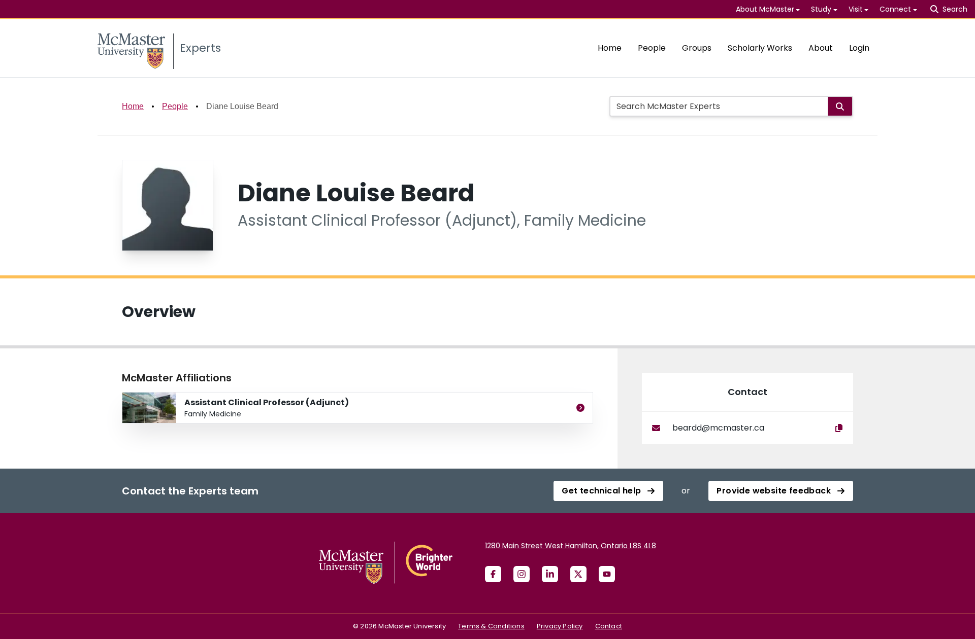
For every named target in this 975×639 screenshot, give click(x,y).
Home (610, 48)
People (652, 48)
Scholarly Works (760, 48)
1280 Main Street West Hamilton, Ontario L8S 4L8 (570, 546)
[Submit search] (840, 106)
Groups (696, 48)
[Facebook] (493, 574)
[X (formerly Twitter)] (578, 574)
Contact (608, 626)
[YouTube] (607, 574)
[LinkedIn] (550, 574)
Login (859, 48)
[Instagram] (521, 574)
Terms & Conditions (491, 626)
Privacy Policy (560, 626)
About (820, 48)
